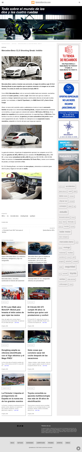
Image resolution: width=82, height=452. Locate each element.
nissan (68, 257)
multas (70, 253)
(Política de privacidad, (58, 428)
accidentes (70, 186)
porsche (68, 261)
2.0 (63, 186)
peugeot (61, 261)
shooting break (24, 216)
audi (70, 191)
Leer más (17, 322)
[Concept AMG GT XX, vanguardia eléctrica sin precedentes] (40, 270)
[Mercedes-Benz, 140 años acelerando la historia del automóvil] (14, 270)
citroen (72, 196)
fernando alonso (64, 217)
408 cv (3, 216)
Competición (6, 388)
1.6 (59, 186)
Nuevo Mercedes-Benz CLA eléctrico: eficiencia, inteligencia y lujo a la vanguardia (14, 258)
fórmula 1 (71, 222)
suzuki (65, 273)
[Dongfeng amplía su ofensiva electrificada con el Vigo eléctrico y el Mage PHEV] (13, 336)
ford (64, 222)
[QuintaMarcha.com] (41, 2)
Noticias (14, 43)
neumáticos (62, 257)
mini (76, 242)
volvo (71, 284)
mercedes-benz (14, 216)
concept (72, 201)
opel (73, 257)
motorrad (62, 253)
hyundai (72, 226)
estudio (63, 212)
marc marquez (63, 237)
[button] (22, 68)
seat (60, 267)
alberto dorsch (62, 191)
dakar (70, 206)
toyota (73, 273)
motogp (67, 247)
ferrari (73, 217)
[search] (79, 2)
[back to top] (78, 448)
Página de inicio (6, 43)
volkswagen (63, 284)
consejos (62, 206)
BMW (75, 191)
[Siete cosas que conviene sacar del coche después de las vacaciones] (39, 336)
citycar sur (63, 201)
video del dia (71, 279)
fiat (60, 222)
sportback (32, 216)
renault (75, 261)
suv (60, 273)
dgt (74, 206)
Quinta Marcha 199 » (49, 230)
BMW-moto (63, 196)
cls (7, 216)
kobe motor (65, 232)
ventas (62, 279)
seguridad (70, 266)
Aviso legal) (64, 428)
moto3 (60, 247)
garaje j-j (60, 226)
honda (66, 226)
